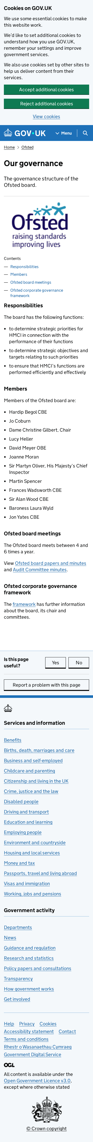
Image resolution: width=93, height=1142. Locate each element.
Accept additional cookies (46, 90)
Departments (18, 927)
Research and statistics (29, 958)
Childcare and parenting (29, 771)
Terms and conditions (26, 1039)
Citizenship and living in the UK (36, 781)
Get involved (17, 999)
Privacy (27, 1024)
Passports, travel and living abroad (40, 873)
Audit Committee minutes (40, 570)
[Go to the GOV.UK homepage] (25, 133)
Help (9, 1024)
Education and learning (28, 822)
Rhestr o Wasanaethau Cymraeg (38, 1047)
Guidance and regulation (30, 948)
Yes (59, 663)
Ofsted (27, 147)
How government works (29, 989)
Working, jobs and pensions (32, 894)
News (10, 938)
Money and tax (19, 863)
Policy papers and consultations (37, 968)
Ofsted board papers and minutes (50, 563)
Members (18, 274)
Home (9, 147)
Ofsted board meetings (30, 282)
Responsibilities (24, 266)
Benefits (12, 740)
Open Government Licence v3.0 (37, 1081)
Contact (67, 1031)
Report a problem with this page (46, 685)
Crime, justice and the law (31, 791)
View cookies (46, 116)
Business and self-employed (33, 760)
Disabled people (21, 801)
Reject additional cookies (46, 104)
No (82, 663)
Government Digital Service (32, 1054)
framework (24, 604)
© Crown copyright (46, 1128)
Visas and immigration (27, 883)
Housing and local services (32, 853)
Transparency (18, 979)
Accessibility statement (29, 1031)
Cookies (48, 1024)
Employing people (23, 832)
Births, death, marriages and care (39, 750)
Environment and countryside (35, 842)
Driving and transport (26, 812)
